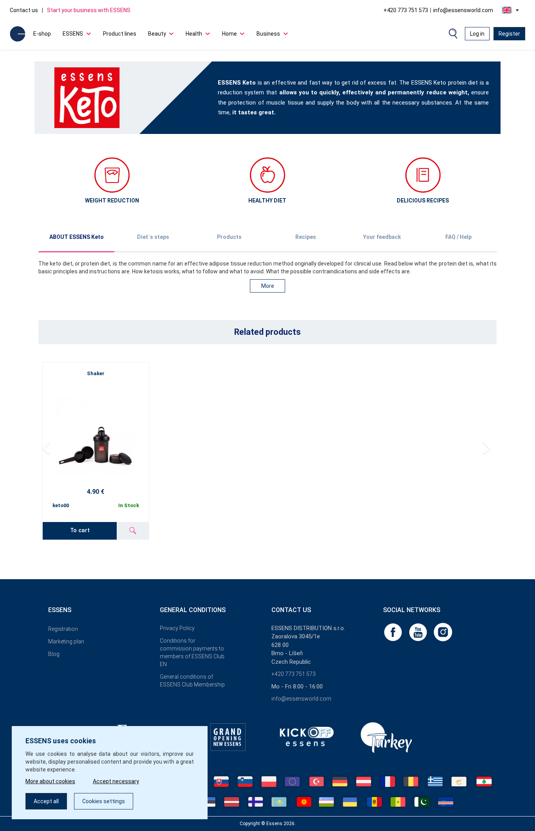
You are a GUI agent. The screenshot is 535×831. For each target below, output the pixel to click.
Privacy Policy (177, 628)
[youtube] (418, 631)
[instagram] (443, 631)
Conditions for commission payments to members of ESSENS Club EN (192, 652)
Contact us (24, 10)
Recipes (305, 237)
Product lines (119, 34)
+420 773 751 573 (405, 10)
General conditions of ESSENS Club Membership (192, 681)
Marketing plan (66, 641)
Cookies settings (103, 801)
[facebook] (393, 631)
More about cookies (50, 781)
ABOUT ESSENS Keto (76, 237)
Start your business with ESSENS (88, 10)
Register (509, 34)
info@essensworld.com (463, 10)
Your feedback (382, 237)
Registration (63, 629)
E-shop (42, 34)
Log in (477, 34)
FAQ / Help (458, 237)
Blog (54, 654)
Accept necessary (116, 781)
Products (229, 237)
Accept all (46, 801)
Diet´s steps (153, 237)
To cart (80, 530)
